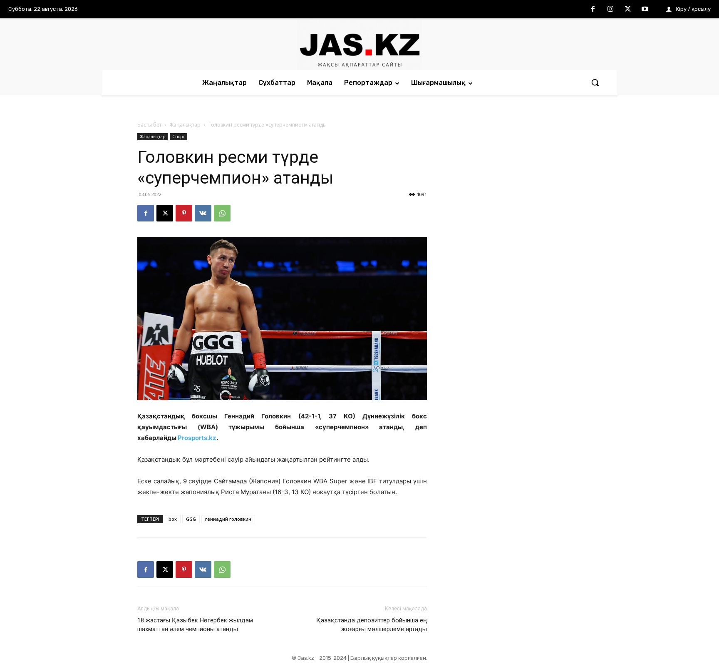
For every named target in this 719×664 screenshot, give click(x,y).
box (173, 519)
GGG (191, 519)
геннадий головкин (228, 519)
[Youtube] (645, 9)
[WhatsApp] (222, 213)
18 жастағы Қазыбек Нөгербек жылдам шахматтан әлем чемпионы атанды (195, 625)
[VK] (203, 213)
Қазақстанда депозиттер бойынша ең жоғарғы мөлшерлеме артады (371, 625)
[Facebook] (593, 9)
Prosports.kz (197, 438)
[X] (628, 9)
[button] (595, 82)
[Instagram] (610, 9)
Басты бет (149, 124)
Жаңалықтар (185, 124)
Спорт (178, 136)
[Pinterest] (184, 213)
